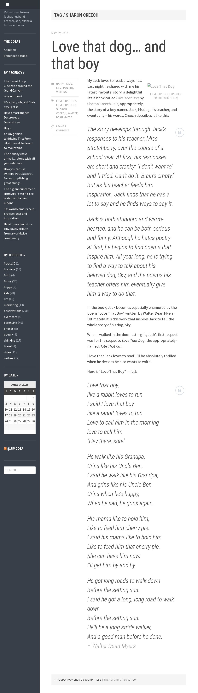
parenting (10, 322)
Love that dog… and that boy (108, 55)
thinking (9, 340)
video (7, 352)
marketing (11, 305)
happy (8, 287)
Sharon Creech (99, 103)
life (6, 299)
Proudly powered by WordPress (78, 679)
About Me (10, 50)
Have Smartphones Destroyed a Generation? (16, 117)
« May (7, 432)
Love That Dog (66, 105)
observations (12, 311)
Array (132, 679)
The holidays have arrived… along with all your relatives (19, 158)
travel (8, 346)
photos (9, 328)
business (9, 269)
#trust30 (9, 263)
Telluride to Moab (15, 56)
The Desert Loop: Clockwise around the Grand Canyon (18, 85)
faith (7, 275)
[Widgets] (7, 4)
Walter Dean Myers (114, 646)
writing (9, 358)
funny (7, 281)
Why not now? (13, 96)
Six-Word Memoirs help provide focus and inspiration (19, 213)
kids (6, 293)
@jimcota (15, 448)
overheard (10, 317)
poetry (8, 334)
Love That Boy (66, 101)
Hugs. (7, 128)
